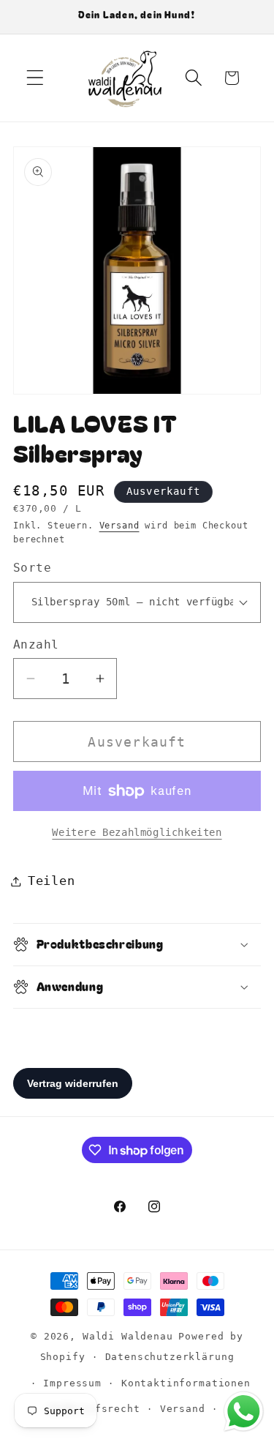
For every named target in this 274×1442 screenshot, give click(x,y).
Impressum (72, 1383)
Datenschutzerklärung (170, 1356)
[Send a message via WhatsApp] (244, 1412)
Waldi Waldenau (128, 1336)
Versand (119, 525)
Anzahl (36, 644)
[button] (35, 78)
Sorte (32, 568)
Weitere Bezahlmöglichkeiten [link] (136, 832)
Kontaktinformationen (186, 1383)
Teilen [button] (51, 880)
